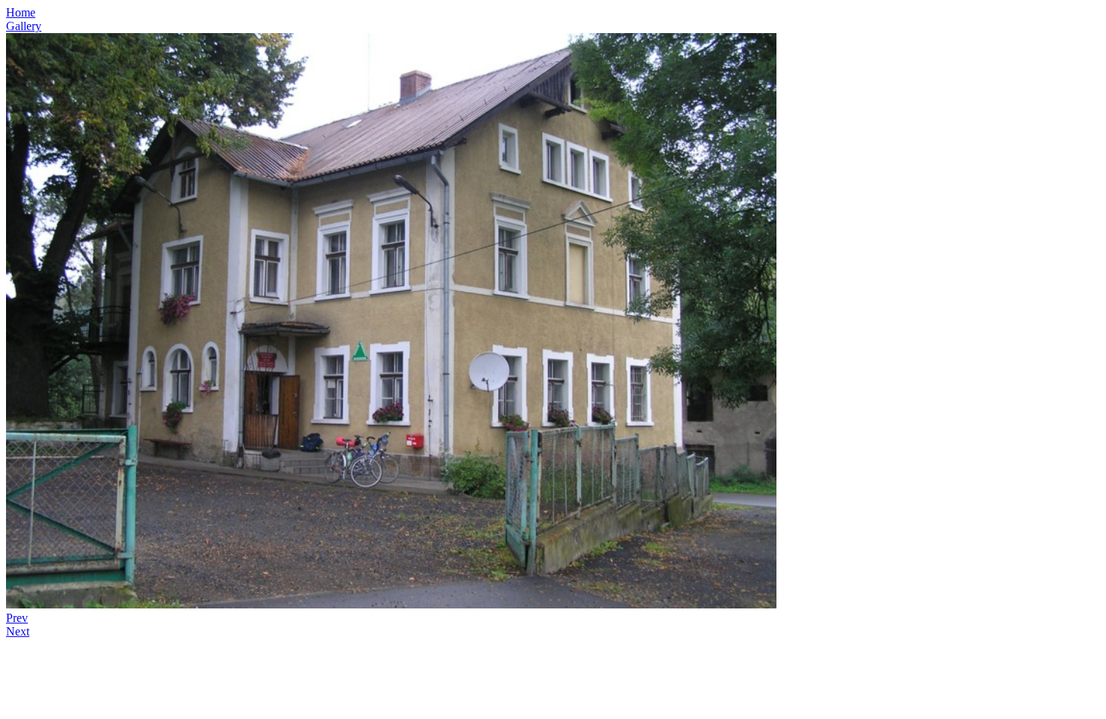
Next (17, 631)
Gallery (23, 26)
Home (20, 12)
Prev (17, 617)
